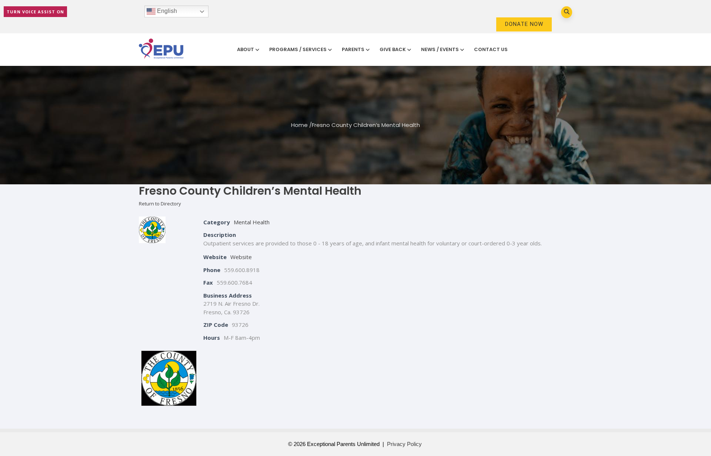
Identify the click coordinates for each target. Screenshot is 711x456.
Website (241, 257)
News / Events (440, 49)
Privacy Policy (404, 444)
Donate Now (524, 24)
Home (299, 124)
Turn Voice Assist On (35, 11)
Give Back (393, 49)
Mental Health (252, 222)
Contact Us (491, 49)
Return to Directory (160, 203)
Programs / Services (298, 49)
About (245, 49)
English (166, 11)
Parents (353, 49)
